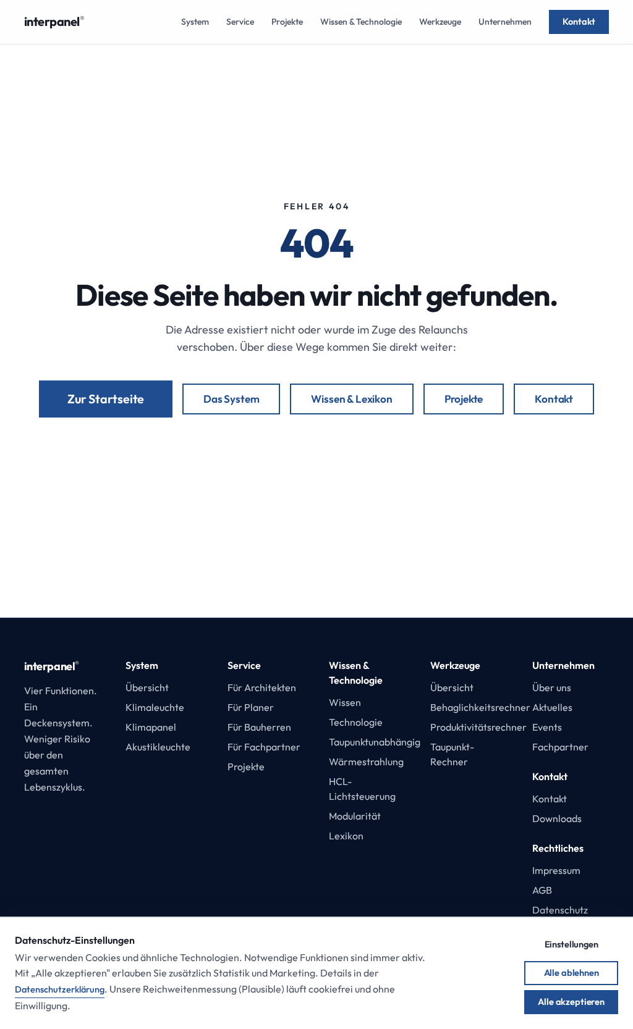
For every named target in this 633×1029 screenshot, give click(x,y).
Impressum (556, 870)
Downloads (557, 818)
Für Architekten (261, 687)
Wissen (345, 702)
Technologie (356, 722)
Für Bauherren (259, 727)
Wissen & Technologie (361, 21)
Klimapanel (150, 727)
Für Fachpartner (263, 747)
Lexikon (346, 836)
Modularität (355, 816)
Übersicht (147, 687)
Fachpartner (560, 747)
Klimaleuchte (154, 707)
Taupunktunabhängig (374, 742)
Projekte (287, 21)
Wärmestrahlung (366, 761)
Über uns (551, 687)
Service (240, 21)
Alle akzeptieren (571, 1001)
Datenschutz (560, 910)
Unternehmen (505, 21)
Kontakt (579, 21)
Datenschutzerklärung (59, 989)
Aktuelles (552, 707)
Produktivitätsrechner (478, 727)
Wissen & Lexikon (351, 398)
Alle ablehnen (571, 972)
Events (547, 727)
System (195, 21)
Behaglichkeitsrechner (480, 707)
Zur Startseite (105, 398)
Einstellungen (571, 944)
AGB (542, 890)
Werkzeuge (440, 21)
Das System (231, 398)
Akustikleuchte (157, 747)
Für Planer (250, 707)
